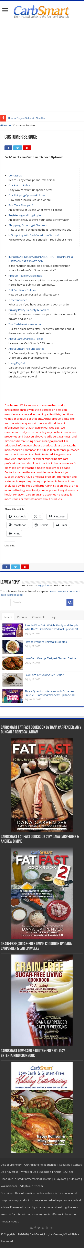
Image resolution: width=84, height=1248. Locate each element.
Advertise (13, 1172)
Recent (8, 617)
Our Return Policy (19, 185)
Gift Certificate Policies (22, 290)
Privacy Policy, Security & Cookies (29, 310)
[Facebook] (35, 1227)
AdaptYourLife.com (31, 1186)
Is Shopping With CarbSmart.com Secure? (34, 235)
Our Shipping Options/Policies (27, 195)
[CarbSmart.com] (42, 11)
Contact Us (15, 175)
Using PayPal (17, 363)
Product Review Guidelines (25, 275)
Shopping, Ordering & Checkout (28, 225)
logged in (43, 585)
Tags (53, 617)
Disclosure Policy (11, 1164)
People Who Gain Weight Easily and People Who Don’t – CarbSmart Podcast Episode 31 (51, 627)
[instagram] (51, 1227)
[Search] (69, 602)
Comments (38, 617)
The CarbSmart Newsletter (25, 324)
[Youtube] (47, 1227)
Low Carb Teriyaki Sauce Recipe (44, 675)
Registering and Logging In (25, 215)
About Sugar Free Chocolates (26, 348)
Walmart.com (9, 1186)
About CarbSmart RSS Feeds (26, 339)
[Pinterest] (43, 1227)
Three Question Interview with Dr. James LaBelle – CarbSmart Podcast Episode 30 (49, 693)
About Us (64, 1164)
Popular (22, 617)
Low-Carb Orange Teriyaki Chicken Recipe (50, 658)
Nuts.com (74, 1179)
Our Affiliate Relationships (40, 1164)
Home (7, 125)
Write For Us (28, 1172)
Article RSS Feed (64, 1172)
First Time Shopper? (21, 205)
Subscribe (45, 1172)
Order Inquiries (18, 300)
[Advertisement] (42, 65)
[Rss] (31, 1227)
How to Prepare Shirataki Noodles (26, 118)
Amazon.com (43, 1179)
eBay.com (60, 1179)
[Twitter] (39, 1227)
